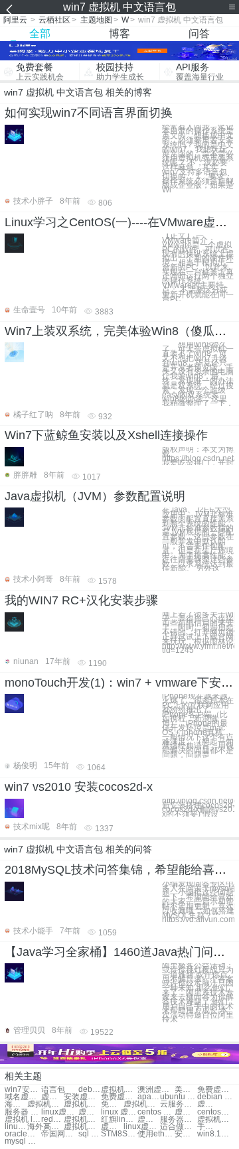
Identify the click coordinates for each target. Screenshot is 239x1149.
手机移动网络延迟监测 (208, 1126)
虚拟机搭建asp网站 (82, 1126)
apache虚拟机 (148, 1097)
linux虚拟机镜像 (59, 1112)
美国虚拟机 (186, 1089)
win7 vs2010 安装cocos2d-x (79, 786)
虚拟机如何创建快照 (148, 1119)
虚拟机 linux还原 (23, 1119)
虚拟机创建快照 (141, 1104)
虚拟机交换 (52, 1097)
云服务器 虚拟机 (178, 1104)
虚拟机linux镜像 (89, 1112)
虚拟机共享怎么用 (82, 1119)
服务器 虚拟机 (23, 1112)
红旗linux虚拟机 (119, 1119)
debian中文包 (89, 1089)
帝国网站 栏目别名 (59, 1134)
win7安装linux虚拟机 (23, 1089)
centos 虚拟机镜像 (155, 1112)
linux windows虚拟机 (16, 1126)
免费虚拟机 (215, 1089)
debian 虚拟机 (215, 1097)
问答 (199, 33)
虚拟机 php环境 (186, 1112)
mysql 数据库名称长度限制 (23, 1141)
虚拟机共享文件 (82, 1104)
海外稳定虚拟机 (16, 1104)
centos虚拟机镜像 (215, 1112)
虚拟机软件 (119, 1089)
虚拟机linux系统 (208, 1104)
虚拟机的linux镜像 (112, 1126)
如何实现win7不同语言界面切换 (89, 112)
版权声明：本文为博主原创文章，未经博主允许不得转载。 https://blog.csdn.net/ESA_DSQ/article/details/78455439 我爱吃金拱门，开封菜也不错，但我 (198, 456)
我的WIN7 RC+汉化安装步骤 (81, 600)
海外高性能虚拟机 (45, 1126)
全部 (39, 33)
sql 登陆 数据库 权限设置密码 (89, 1134)
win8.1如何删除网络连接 (215, 1134)
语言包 (53, 1089)
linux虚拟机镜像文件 (141, 1126)
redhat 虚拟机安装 (52, 1119)
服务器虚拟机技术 (178, 1119)
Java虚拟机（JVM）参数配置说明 (95, 496)
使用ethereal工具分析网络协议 (155, 1134)
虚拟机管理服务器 (215, 1119)
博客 (119, 33)
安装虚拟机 (82, 1097)
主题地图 (96, 20)
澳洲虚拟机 (155, 1089)
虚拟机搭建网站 (45, 1104)
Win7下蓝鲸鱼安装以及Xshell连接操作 (106, 435)
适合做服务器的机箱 (178, 1126)
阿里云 (15, 20)
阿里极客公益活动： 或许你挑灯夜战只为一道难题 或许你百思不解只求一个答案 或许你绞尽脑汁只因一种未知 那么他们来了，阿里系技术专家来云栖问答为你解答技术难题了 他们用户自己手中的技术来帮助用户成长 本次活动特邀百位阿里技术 (198, 992)
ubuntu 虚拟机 (178, 1097)
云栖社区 (54, 20)
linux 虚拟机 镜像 (119, 1112)
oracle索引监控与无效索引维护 (23, 1134)
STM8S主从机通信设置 (119, 1134)
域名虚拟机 (23, 1097)
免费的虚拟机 (112, 1104)
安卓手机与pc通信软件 (186, 1134)
